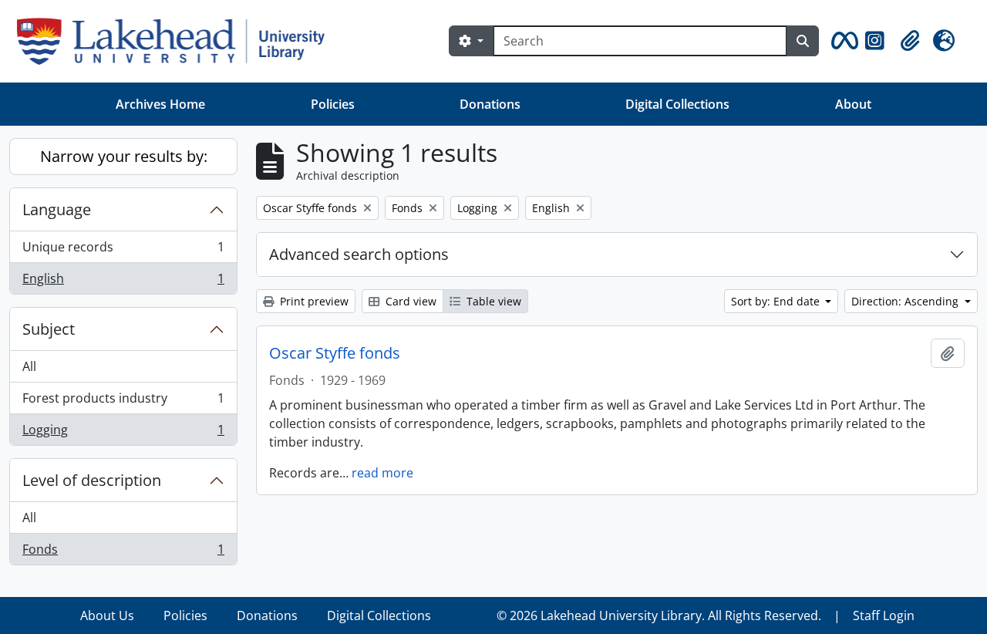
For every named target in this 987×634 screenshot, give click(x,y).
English (123, 282)
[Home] (177, 41)
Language (56, 209)
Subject (48, 329)
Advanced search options (359, 254)
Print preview (313, 301)
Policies (333, 104)
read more (382, 472)
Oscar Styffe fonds (334, 353)
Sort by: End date (777, 301)
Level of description (91, 480)
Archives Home (160, 104)
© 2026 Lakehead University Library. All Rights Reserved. (659, 615)
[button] (842, 41)
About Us (107, 615)
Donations (490, 104)
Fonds (123, 553)
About (853, 104)
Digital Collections (677, 104)
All (29, 366)
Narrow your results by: (123, 156)
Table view (492, 301)
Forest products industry (123, 402)
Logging (123, 433)
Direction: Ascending (906, 301)
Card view (409, 301)
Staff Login (884, 615)
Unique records (123, 250)
